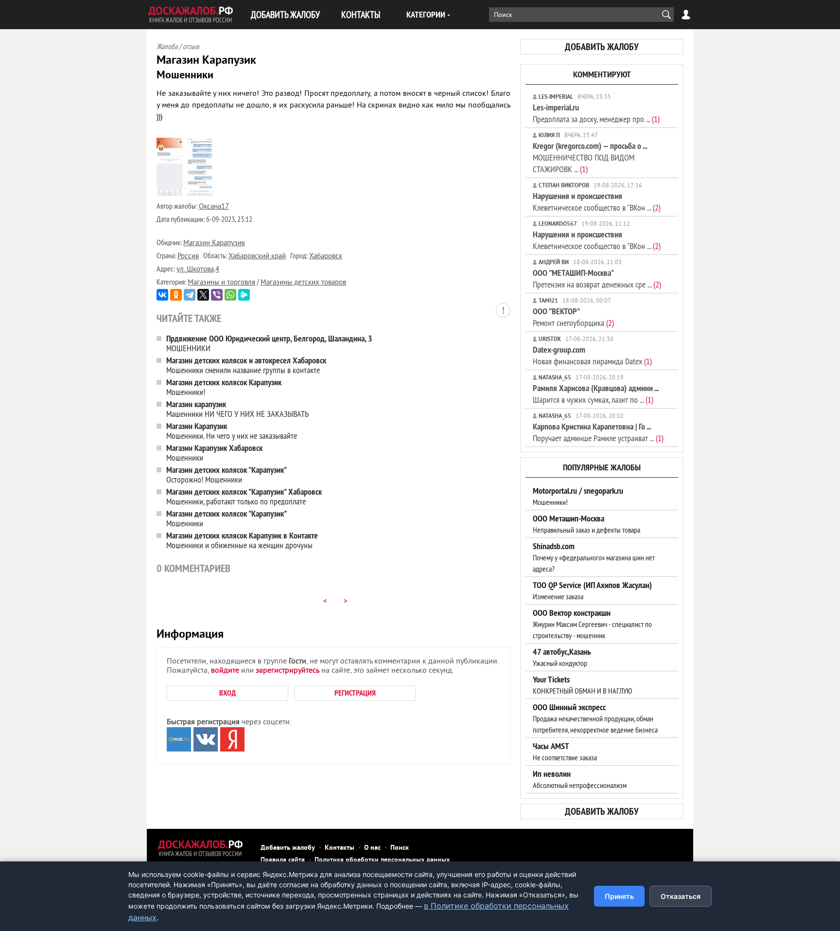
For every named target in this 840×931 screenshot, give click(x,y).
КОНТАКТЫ (360, 14)
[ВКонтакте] (162, 295)
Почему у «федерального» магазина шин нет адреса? (594, 557)
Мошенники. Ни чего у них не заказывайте (231, 430)
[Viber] (217, 295)
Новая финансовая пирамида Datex (592, 355)
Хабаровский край (257, 256)
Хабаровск (325, 256)
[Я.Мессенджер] (244, 295)
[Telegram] (189, 295)
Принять (619, 896)
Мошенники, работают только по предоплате (244, 496)
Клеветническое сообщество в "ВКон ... (597, 201)
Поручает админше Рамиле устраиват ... (598, 432)
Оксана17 (214, 207)
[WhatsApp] (230, 295)
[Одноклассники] (176, 295)
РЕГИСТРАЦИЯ (355, 693)
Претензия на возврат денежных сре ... (597, 278)
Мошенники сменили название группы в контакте (246, 365)
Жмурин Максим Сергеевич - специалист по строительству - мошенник (592, 624)
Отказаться (680, 896)
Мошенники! (223, 386)
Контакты (339, 848)
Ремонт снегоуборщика (573, 316)
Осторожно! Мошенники (226, 474)
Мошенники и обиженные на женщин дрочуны (242, 540)
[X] (203, 295)
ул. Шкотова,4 (197, 269)
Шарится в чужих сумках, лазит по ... (596, 393)
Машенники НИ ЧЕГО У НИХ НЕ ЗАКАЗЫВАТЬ (237, 408)
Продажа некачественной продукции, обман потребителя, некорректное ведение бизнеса (595, 718)
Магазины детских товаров (303, 282)
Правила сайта (283, 860)
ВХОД (227, 693)
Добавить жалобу (288, 848)
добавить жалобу (602, 46)
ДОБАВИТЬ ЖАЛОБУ (285, 14)
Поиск (399, 848)
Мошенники (214, 452)
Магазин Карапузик (214, 243)
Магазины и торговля (221, 282)
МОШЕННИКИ (269, 343)
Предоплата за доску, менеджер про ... (596, 113)
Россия (188, 256)
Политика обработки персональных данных (382, 860)
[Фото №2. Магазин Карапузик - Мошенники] (200, 194)
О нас (372, 848)
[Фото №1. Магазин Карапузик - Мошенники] (170, 194)
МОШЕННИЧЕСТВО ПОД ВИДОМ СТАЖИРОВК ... (590, 157)
